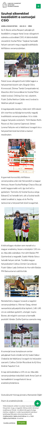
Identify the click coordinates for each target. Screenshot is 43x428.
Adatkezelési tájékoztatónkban (15, 416)
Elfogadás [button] (21, 423)
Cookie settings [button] (9, 423)
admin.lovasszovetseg (9, 26)
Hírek (30, 26)
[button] (37, 403)
